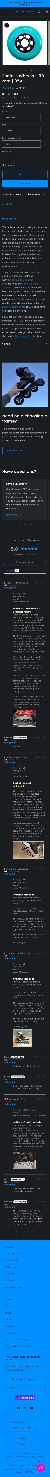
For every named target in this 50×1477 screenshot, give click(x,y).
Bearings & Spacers (11, 138)
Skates (9, 1319)
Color (5, 111)
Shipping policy (35, 1461)
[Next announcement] (47, 3)
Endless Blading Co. (23, 1453)
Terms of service (18, 1461)
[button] (3, 12)
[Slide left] (19, 70)
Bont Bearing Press (14, 306)
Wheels (9, 1306)
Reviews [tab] (9, 570)
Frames (9, 1299)
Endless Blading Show (17, 1346)
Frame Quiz (11, 1332)
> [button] (34, 1231)
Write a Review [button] (26, 562)
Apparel (9, 1326)
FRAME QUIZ (15, 450)
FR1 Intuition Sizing (15, 1339)
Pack (4, 124)
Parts (8, 1313)
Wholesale (11, 1260)
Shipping (5, 98)
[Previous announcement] (3, 3)
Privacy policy (37, 1457)
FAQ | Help (11, 1267)
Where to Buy (12, 1253)
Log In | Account (14, 1287)
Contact (9, 1273)
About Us (10, 1247)
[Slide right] (31, 70)
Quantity (6, 151)
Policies (9, 1280)
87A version (21, 336)
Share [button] (9, 203)
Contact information (16, 1466)
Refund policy (22, 1457)
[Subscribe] (41, 1387)
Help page (11, 514)
